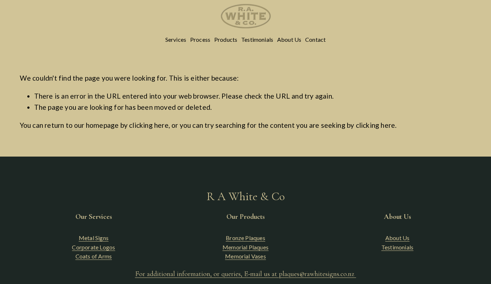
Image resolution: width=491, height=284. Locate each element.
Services (175, 39)
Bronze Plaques (245, 237)
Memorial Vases (245, 256)
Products (225, 39)
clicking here (149, 125)
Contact (315, 39)
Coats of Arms (93, 256)
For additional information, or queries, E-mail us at (244, 274)
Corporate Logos (93, 247)
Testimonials (257, 39)
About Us (289, 39)
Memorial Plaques (245, 247)
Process (200, 39)
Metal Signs (94, 237)
